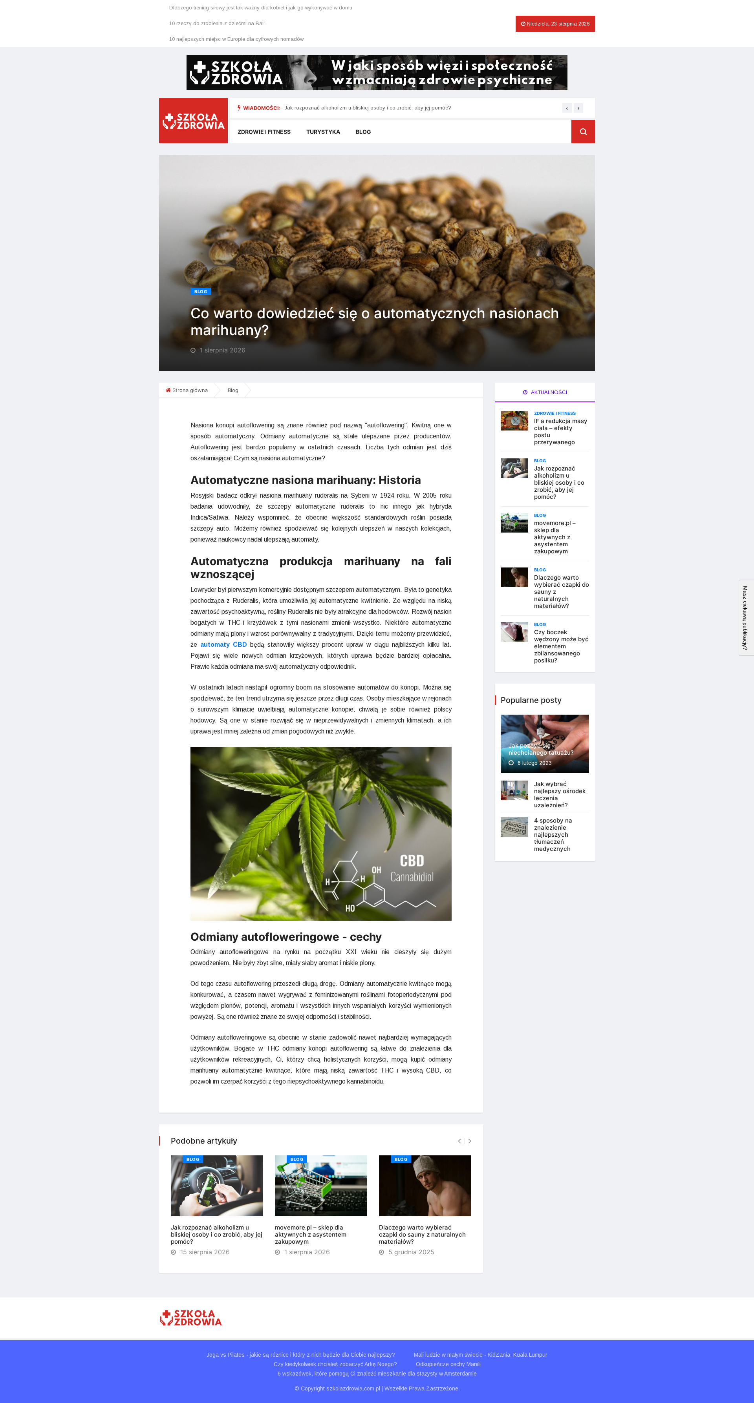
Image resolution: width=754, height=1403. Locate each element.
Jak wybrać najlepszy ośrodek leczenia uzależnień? (560, 794)
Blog (363, 131)
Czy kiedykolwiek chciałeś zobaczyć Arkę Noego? (335, 1364)
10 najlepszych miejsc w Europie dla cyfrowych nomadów (236, 39)
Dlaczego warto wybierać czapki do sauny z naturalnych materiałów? (422, 1234)
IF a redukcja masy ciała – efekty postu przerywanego (560, 431)
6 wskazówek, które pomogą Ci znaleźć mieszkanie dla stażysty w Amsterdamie (377, 1373)
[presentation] (567, 108)
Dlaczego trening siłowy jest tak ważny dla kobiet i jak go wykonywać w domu (260, 8)
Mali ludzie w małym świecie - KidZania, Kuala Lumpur (480, 1355)
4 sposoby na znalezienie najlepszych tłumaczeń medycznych (553, 834)
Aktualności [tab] (548, 392)
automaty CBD (223, 644)
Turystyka (323, 131)
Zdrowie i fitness (264, 131)
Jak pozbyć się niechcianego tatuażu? (541, 749)
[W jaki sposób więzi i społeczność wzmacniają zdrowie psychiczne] (377, 72)
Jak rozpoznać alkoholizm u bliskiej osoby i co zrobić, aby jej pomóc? (367, 108)
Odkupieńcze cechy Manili (448, 1364)
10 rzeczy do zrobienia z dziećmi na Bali (217, 23)
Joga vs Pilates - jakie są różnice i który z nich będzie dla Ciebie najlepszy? (301, 1355)
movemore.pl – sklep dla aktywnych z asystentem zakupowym (310, 1234)
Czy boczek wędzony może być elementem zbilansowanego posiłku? (561, 646)
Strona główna (190, 390)
